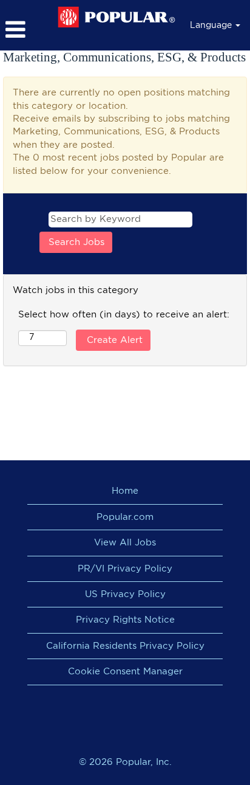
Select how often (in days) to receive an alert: (123, 314)
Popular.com (125, 517)
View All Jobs (125, 542)
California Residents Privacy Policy (125, 646)
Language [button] (212, 25)
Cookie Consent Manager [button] (125, 671)
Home (125, 491)
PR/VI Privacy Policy (125, 568)
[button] (25, 29)
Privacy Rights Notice (125, 619)
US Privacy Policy (125, 594)
